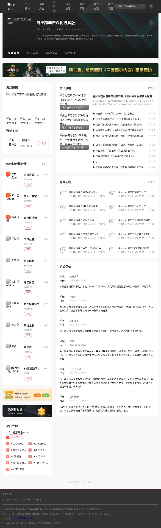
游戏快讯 (96, 6)
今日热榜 (27, 6)
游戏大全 (41, 6)
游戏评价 (71, 53)
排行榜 (16, 499)
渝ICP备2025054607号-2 (39, 523)
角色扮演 (46, 29)
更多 (43, 164)
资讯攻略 (68, 6)
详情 (28, 184)
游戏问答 (82, 6)
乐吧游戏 (57, 523)
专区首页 (13, 53)
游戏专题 (110, 6)
